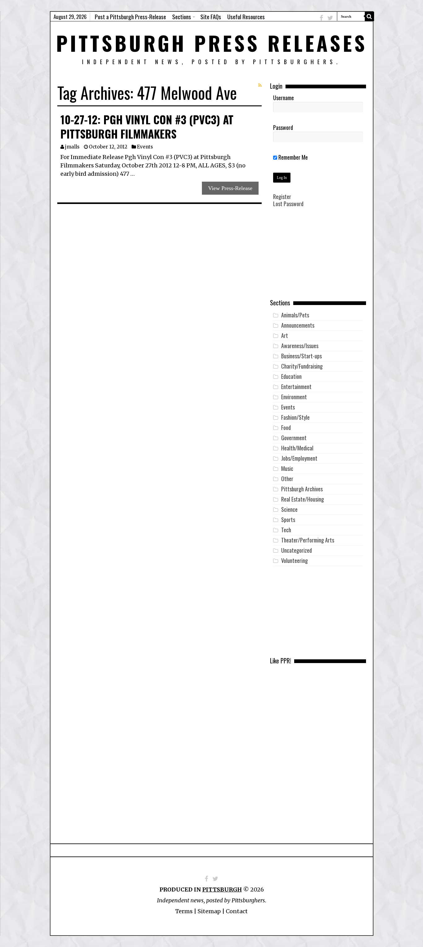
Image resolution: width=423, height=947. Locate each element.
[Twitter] (330, 18)
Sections (181, 16)
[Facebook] (321, 18)
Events (145, 147)
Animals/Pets (295, 315)
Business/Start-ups (301, 356)
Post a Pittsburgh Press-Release (130, 16)
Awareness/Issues (299, 346)
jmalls (72, 147)
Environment (294, 397)
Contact (237, 911)
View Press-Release (230, 188)
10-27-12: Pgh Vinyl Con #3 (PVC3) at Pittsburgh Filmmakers (146, 126)
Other (287, 479)
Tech (286, 530)
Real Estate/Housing (302, 499)
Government (294, 438)
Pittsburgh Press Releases (211, 43)
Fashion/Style (295, 417)
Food (286, 427)
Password (283, 127)
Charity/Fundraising (302, 366)
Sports (288, 520)
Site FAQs (210, 16)
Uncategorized (296, 550)
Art (284, 335)
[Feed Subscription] (260, 85)
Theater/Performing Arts (307, 540)
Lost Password (288, 204)
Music (287, 468)
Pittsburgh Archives (302, 489)
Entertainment (296, 387)
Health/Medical (297, 448)
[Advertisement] (318, 257)
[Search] (369, 16)
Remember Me (292, 157)
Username (283, 98)
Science (289, 509)
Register (282, 196)
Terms (184, 911)
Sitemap (209, 911)
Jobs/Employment (299, 458)
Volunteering (294, 560)
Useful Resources (246, 16)
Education (291, 376)
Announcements (297, 325)
